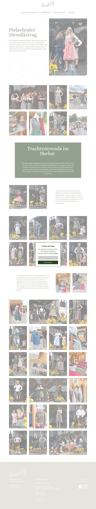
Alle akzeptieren (48, 262)
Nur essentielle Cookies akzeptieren (48, 257)
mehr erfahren (53, 253)
